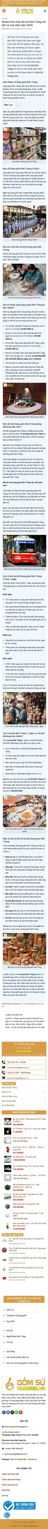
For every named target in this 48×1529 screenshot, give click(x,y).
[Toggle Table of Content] (16, 105)
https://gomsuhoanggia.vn (16, 1427)
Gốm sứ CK (6, 1092)
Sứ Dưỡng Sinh (8, 1105)
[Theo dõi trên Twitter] (8, 1412)
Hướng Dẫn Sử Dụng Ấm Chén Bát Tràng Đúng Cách (27, 1259)
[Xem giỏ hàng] (45, 10)
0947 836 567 (24, 1051)
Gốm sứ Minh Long (9, 1096)
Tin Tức (5, 19)
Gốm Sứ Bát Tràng (9, 1087)
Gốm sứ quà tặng (9, 1101)
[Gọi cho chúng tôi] (16, 1412)
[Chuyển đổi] (44, 1087)
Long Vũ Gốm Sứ (26, 29)
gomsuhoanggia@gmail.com (18, 1068)
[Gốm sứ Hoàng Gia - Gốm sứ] (24, 10)
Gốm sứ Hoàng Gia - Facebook (23, 1459)
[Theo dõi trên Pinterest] (21, 1412)
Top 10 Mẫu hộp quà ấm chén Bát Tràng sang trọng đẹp (27, 1249)
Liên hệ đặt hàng (20, 1141)
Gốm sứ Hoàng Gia (10, 1395)
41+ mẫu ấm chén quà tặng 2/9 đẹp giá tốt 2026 (26, 1240)
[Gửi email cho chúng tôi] (12, 1412)
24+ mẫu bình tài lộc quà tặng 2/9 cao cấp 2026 (26, 1269)
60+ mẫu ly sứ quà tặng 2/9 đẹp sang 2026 (26, 1277)
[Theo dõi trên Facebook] (4, 1412)
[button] (4, 11)
